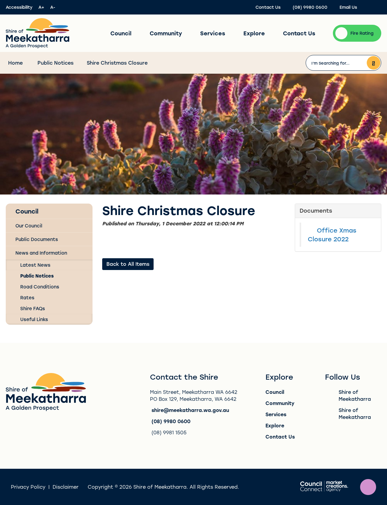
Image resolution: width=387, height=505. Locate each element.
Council (121, 33)
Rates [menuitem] (27, 297)
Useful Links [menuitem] (34, 319)
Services (212, 33)
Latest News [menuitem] (35, 265)
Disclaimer (66, 487)
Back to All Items (127, 264)
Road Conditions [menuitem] (39, 287)
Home (15, 63)
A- (52, 7)
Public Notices (55, 63)
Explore (254, 33)
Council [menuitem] (26, 211)
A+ (41, 7)
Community (166, 33)
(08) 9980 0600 (170, 421)
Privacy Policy (28, 487)
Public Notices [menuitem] (37, 276)
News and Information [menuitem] (41, 253)
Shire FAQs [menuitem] (32, 308)
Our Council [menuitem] (28, 226)
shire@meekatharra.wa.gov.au (190, 410)
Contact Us (299, 33)
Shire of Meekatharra (355, 395)
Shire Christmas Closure (117, 63)
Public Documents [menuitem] (36, 239)
